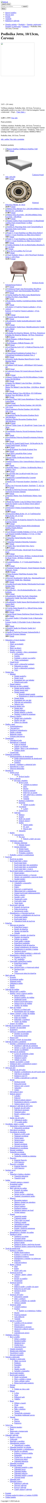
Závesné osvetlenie (21, 1146)
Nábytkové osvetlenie (22, 1074)
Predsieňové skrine (21, 1056)
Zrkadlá (17, 933)
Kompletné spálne (16, 1184)
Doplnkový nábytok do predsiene (26, 1046)
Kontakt (8, 1493)
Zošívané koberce (20, 1262)
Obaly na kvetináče (16, 644)
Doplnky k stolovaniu (13, 26)
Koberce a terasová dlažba (23, 1453)
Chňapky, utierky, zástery (23, 1275)
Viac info (14, 118)
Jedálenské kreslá (20, 999)
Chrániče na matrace (30, 785)
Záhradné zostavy (16, 1481)
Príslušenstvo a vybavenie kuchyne (22, 913)
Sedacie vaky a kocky (22, 1086)
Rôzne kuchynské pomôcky (24, 1383)
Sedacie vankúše (20, 1303)
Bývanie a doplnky (21, 781)
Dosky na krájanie (20, 1377)
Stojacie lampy (19, 1140)
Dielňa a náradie (15, 732)
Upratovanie (14, 752)
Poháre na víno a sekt (21, 1389)
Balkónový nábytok (12, 21)
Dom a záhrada (15, 779)
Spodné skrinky (19, 879)
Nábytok (17, 813)
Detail (12, 151)
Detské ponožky (24, 851)
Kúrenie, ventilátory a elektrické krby (23, 764)
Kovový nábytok (20, 1487)
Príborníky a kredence (22, 1019)
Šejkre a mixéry (19, 895)
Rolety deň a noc (20, 1271)
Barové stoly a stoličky (18, 991)
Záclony (17, 1331)
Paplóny (17, 1309)
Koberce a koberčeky (26, 801)
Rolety (16, 1268)
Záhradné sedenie (16, 1465)
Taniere (17, 1411)
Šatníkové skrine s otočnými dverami (27, 1244)
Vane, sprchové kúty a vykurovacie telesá (24, 967)
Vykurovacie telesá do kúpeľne (25, 973)
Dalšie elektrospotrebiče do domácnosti (28, 758)
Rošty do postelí (24, 819)
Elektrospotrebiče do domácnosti (21, 756)
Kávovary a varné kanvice (23, 889)
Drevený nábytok (20, 1485)
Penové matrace (19, 1206)
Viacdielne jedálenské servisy (24, 1415)
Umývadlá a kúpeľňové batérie (21, 961)
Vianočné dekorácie (21, 1176)
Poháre (12, 1387)
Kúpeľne (8, 923)
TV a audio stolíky (20, 1122)
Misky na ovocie (20, 1361)
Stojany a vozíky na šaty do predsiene (27, 1048)
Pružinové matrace (20, 1208)
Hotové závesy (19, 1325)
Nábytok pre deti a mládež (19, 686)
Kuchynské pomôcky (17, 1375)
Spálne (7, 1180)
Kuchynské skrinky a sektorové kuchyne (24, 871)
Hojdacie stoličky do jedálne (24, 997)
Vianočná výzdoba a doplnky (20, 1174)
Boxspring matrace (21, 1200)
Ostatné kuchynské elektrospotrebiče (27, 893)
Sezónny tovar (10, 1170)
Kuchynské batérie (20, 917)
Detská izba (9, 672)
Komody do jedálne (21, 1015)
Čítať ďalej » (21, 112)
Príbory (12, 1391)
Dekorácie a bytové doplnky (15, 640)
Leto (11, 1172)
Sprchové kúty (19, 969)
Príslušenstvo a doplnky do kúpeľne (22, 935)
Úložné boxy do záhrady (23, 1457)
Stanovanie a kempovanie (19, 1431)
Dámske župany (24, 845)
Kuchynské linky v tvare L (23, 869)
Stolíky (21, 823)
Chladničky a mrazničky (22, 883)
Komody (13, 977)
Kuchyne (8, 857)
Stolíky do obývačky (17, 1118)
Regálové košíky (20, 1341)
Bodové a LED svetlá (22, 1134)
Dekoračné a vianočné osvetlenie (21, 1126)
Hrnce (16, 1419)
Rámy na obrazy (15, 648)
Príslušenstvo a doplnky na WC (21, 955)
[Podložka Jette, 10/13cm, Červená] (17, 75)
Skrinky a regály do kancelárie (20, 1040)
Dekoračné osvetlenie (21, 1128)
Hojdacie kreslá (19, 1082)
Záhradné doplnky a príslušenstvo (22, 1449)
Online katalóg (10, 1497)
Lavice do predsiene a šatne (24, 1054)
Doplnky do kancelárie (18, 1028)
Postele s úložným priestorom (24, 1228)
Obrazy (12, 646)
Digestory (17, 885)
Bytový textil (23, 783)
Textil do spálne (15, 1305)
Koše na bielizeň (20, 744)
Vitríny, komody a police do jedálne (22, 1013)
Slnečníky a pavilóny (17, 1441)
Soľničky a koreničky (22, 1371)
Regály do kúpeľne (21, 929)
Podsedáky (18, 1455)
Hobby (12, 833)
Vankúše (8, 19)
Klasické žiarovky (20, 1160)
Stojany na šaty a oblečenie (23, 1194)
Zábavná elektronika (17, 768)
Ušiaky (16, 1090)
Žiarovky (13, 1158)
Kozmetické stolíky (16, 979)
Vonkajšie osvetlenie (17, 1152)
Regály (12, 985)
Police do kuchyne (20, 909)
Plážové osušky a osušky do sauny (26, 1287)
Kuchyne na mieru (16, 859)
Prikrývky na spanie (30, 793)
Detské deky (18, 708)
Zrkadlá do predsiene (17, 1066)
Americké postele (20, 1216)
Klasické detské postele (27, 694)
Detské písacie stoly (21, 690)
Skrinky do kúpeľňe (21, 931)
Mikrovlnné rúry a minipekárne (25, 891)
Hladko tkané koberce (22, 1252)
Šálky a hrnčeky (20, 1409)
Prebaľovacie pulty (21, 682)
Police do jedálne (20, 1017)
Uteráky (26, 797)
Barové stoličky (10, 13)
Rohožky (17, 1260)
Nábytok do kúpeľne (17, 925)
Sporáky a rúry (19, 897)
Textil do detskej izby (17, 706)
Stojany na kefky (29, 805)
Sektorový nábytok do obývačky (21, 1106)
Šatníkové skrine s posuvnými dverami (28, 1246)
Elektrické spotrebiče (12, 754)
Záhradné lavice (20, 1469)
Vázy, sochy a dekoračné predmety (22, 664)
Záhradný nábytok (11, 1435)
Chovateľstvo (14, 728)
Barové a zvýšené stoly (22, 1009)
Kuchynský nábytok (17, 905)
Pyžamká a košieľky (26, 853)
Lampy (25, 809)
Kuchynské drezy (20, 919)
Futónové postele (20, 1222)
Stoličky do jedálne (21, 1005)
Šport (12, 1429)
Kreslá (12, 1080)
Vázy (16, 670)
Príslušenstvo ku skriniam (23, 1240)
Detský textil (18, 678)
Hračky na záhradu (21, 1451)
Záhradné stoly (15, 1479)
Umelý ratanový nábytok (23, 1489)
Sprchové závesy (20, 951)
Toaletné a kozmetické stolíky (24, 1196)
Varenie (12, 1417)
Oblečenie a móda (16, 841)
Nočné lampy (19, 1138)
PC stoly (26, 827)
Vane (16, 971)
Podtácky (25, 26)
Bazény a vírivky (16, 1437)
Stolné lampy (19, 1142)
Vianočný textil (19, 1178)
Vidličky (17, 1399)
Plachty (25, 789)
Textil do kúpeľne (16, 1283)
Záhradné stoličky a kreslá (23, 1475)
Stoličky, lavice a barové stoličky (21, 993)
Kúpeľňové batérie (21, 963)
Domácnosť (9, 738)
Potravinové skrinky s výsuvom (25, 875)
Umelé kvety (14, 662)
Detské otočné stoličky (22, 688)
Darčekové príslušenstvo (18, 730)
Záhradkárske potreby (17, 1443)
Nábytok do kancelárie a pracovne (17, 1026)
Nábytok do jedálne (12, 989)
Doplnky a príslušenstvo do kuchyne (27, 915)
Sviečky (17, 656)
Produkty (22, 24)
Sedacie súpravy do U (22, 1104)
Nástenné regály (15, 981)
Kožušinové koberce (21, 1256)
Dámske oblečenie (20, 843)
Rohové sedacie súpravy (22, 1100)
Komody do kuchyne (21, 907)
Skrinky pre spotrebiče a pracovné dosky (28, 877)
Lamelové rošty (15, 1186)
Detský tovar (14, 772)
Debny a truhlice (20, 1339)
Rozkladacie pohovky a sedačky (25, 1102)
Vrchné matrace (19, 1212)
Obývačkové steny (16, 1092)
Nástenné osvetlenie (21, 1136)
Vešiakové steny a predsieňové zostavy (23, 1064)
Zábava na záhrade (21, 722)
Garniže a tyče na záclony (23, 1323)
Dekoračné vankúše (21, 1297)
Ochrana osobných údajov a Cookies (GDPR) (21, 1495)
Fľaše (16, 1405)
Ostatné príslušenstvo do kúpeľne (26, 947)
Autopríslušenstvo (16, 726)
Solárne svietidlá (20, 1154)
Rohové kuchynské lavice (23, 1001)
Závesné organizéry (17, 1355)
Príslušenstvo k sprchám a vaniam (26, 949)
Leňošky (17, 1096)
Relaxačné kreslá (20, 1084)
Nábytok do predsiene (17, 1052)
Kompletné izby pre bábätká (24, 680)
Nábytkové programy (21, 1110)
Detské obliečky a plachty (23, 712)
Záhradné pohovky (21, 1473)
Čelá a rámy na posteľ (22, 1220)
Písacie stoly (9, 15)
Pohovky (17, 1098)
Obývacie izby (10, 1068)
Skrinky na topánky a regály (20, 1062)
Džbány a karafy (20, 1403)
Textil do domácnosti (12, 1248)
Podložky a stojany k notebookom (22, 855)
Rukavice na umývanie (22, 1289)
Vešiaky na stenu (20, 1060)
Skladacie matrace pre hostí (23, 1210)
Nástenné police (20, 1112)
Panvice (17, 1421)
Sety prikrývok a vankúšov (32, 795)
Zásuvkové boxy (20, 1347)
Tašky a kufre (14, 1433)
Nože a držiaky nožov (22, 1381)
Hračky (17, 774)
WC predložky (19, 959)
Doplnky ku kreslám (21, 1034)
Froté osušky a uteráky (22, 941)
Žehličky (17, 762)
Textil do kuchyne (16, 1273)
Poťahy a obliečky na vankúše (25, 1301)
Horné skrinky (19, 873)
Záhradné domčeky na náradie (20, 1447)
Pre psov (22, 837)
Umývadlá (18, 965)
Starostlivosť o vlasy (17, 766)
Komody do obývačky (22, 1108)
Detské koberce (19, 710)
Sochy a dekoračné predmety (24, 668)
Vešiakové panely (20, 1058)
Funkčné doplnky (16, 1427)
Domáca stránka (11, 24)
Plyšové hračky (24, 776)
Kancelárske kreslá (21, 1036)
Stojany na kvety (16, 650)
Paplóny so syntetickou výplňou (30, 1311)
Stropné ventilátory (16, 1150)
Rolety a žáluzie (15, 1264)
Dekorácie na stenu (21, 666)
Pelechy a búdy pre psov (32, 839)
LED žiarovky (19, 1162)
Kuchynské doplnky (17, 1373)
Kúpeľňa (22, 803)
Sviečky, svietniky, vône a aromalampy (23, 652)
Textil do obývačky (16, 1295)
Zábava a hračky (16, 716)
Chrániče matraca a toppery (19, 1182)
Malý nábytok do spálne (18, 1188)
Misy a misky (19, 1407)
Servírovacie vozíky (21, 911)
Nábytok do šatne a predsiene (15, 1042)
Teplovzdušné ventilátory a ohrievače (27, 953)
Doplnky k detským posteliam (24, 714)
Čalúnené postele (20, 1218)
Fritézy (16, 887)
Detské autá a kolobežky (23, 718)
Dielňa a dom (10, 724)
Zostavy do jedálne (16, 1023)
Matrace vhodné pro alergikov (25, 1202)
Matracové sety (19, 1204)
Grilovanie (13, 1439)
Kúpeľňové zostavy (21, 927)
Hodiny (12, 642)
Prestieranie (18, 1281)
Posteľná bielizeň (29, 791)
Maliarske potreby (16, 734)
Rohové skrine (19, 1242)
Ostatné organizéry (16, 1349)
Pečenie (12, 1385)
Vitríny (12, 987)
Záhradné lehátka (20, 1471)
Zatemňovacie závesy (21, 1333)
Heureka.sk (9, 770)
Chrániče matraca (20, 1307)
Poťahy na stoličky (21, 1279)
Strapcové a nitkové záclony (24, 1329)
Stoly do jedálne (15, 1007)
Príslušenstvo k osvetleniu (19, 1148)
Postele (7, 17)
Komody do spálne (21, 1190)
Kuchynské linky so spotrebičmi (25, 867)
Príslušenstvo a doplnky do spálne (22, 1232)
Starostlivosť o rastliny (22, 1445)
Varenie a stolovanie (34, 24)
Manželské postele (20, 1226)
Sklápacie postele (20, 1230)
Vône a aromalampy (21, 660)
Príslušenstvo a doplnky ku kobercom (27, 1258)
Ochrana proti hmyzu (17, 736)
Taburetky (22, 831)
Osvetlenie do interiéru (18, 1132)
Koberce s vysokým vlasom (24, 1254)
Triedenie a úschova (12, 1335)
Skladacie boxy (19, 1343)
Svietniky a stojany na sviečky (25, 658)
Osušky (17, 1285)
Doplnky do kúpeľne (21, 937)
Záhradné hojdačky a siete (23, 1467)
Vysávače (17, 760)
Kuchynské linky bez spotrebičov (26, 865)
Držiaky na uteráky (21, 939)
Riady (12, 1401)
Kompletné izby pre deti (22, 700)
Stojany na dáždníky (21, 1050)
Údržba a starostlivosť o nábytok (25, 1078)
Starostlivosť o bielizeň (18, 742)
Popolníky (18, 1365)
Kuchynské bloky (20, 863)
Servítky (17, 1367)
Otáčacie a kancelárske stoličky (21, 1032)
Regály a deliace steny (22, 1114)
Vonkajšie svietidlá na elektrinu (25, 1156)
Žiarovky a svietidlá (17, 1164)
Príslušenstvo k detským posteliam (31, 696)
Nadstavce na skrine (21, 1236)
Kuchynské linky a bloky (19, 861)
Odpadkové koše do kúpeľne (24, 945)
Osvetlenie (22, 807)
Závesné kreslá (19, 1477)
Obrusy (17, 1277)
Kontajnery (14, 1030)
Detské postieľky (20, 676)
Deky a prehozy (20, 1299)
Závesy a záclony (16, 1321)
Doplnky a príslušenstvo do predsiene (23, 1044)
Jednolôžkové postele (21, 1224)
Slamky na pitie (19, 1369)
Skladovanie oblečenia (18, 1351)
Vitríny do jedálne (20, 1021)
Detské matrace (15, 684)
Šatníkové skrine (16, 1234)
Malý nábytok (10, 975)
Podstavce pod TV (20, 1076)
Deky (25, 787)
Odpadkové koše (16, 740)
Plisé (16, 1266)
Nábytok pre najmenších (22, 702)
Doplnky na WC (20, 957)
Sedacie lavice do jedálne (23, 1003)
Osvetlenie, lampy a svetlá (14, 1124)
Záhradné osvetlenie (17, 1463)
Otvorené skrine (20, 1238)
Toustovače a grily (20, 899)
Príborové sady (19, 1397)
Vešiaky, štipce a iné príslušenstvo (26, 748)
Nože (16, 1395)
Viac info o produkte (12, 139)
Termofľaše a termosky (22, 1413)
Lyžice (16, 1393)
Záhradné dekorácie (21, 1461)
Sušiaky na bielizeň (21, 746)
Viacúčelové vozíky (17, 1353)
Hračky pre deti (19, 720)
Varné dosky (18, 903)
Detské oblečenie (20, 847)
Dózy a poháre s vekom (22, 1379)
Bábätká (13, 674)
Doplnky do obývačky (18, 1070)
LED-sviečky (19, 654)
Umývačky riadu (20, 901)
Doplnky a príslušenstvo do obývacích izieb (29, 1072)
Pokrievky (18, 1423)
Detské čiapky (24, 849)
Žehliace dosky (19, 750)
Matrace (21, 815)
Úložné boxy (23, 811)
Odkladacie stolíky (16, 983)
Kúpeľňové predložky (22, 943)
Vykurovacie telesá (21, 1459)
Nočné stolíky (28, 825)
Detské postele (19, 692)
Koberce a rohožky (16, 1250)
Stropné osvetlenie (20, 1144)
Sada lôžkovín (19, 1317)
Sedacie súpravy (24, 821)
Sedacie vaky (19, 704)
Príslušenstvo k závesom (22, 1327)
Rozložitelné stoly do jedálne (24, 1011)
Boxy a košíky (15, 1337)
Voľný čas (9, 1425)
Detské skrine (19, 698)
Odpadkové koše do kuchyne (24, 921)
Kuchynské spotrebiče (17, 881)
